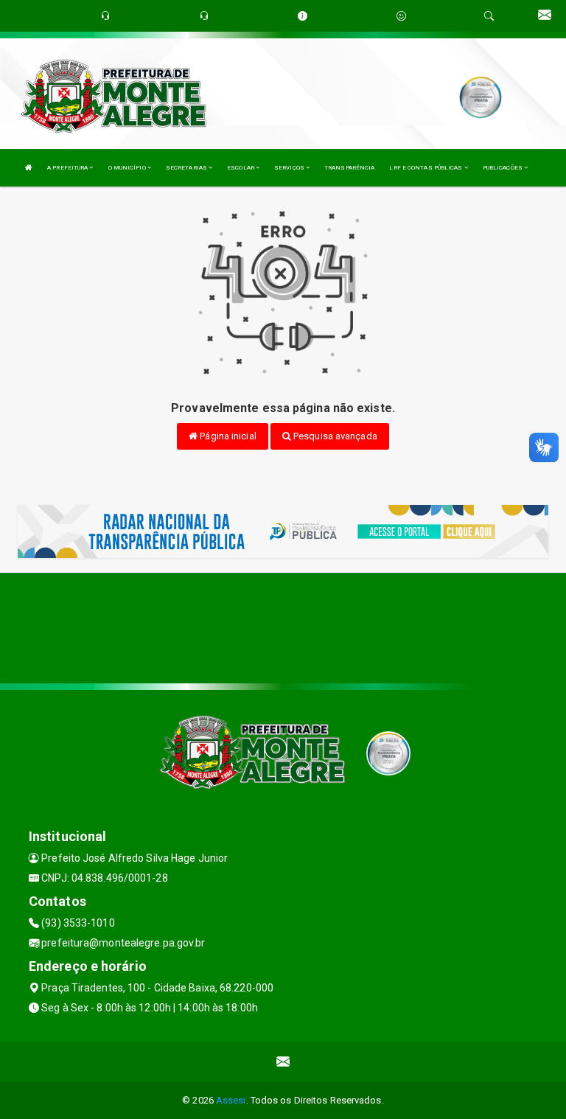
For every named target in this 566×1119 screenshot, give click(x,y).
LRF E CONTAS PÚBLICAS (426, 167)
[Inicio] (29, 167)
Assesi (231, 1100)
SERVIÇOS (290, 167)
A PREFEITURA (68, 167)
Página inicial (227, 436)
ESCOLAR (241, 167)
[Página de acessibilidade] (401, 15)
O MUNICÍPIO (127, 167)
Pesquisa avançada (334, 436)
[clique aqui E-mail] (283, 1062)
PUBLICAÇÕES (503, 167)
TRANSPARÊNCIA (349, 167)
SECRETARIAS (187, 167)
